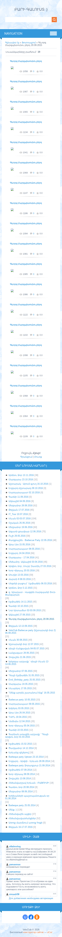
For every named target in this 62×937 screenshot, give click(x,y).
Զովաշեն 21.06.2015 (20, 657)
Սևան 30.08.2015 (18, 640)
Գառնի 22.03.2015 (18, 730)
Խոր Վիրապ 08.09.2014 (22, 774)
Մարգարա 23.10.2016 (21, 479)
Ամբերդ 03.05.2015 (19, 708)
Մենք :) (13, 809)
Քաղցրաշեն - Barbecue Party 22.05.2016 (30, 540)
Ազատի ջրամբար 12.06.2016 (25, 531)
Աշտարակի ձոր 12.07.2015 (24, 644)
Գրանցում (26, 457)
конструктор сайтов (33, 932)
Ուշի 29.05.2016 (17, 536)
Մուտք (38, 457)
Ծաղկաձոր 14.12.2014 (21, 748)
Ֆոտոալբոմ (29, 42)
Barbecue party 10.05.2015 (22, 699)
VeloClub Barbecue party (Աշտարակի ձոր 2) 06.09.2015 (30, 631)
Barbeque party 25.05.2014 (22, 805)
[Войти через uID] (25, 917)
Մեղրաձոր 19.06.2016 (21, 527)
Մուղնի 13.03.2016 (19, 575)
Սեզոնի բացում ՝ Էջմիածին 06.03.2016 (30, 583)
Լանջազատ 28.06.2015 (21, 653)
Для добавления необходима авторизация (31, 898)
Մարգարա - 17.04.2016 (21, 557)
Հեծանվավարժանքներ (22, 818)
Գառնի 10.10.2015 (18, 606)
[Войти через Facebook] (31, 917)
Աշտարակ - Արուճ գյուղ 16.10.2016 (28, 484)
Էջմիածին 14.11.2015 (20, 601)
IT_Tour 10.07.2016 (18, 514)
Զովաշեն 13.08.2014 (20, 778)
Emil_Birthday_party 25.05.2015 (24, 679)
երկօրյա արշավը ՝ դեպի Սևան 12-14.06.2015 (27, 662)
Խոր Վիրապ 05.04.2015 (22, 725)
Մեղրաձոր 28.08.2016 (21, 505)
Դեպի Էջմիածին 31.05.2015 (24, 675)
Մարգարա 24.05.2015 (21, 684)
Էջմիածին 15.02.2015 (20, 744)
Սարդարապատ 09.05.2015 (24, 704)
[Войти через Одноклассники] (36, 917)
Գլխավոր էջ (12, 42)
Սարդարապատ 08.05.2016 (24, 549)
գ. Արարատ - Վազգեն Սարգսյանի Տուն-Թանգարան (30, 593)
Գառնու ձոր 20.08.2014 (21, 787)
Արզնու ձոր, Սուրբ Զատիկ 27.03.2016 (30, 566)
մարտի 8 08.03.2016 (20, 579)
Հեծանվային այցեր (20, 814)
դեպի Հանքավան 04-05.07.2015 (26, 648)
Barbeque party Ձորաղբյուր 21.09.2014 (29, 765)
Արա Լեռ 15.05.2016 (19, 544)
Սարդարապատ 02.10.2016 (24, 492)
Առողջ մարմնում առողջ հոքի (25, 822)
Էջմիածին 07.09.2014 (20, 770)
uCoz (49, 932)
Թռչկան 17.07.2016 (19, 510)
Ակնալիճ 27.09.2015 (19, 614)
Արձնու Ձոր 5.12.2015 (21, 588)
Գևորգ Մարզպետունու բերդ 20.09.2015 (31, 619)
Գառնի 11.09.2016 (18, 497)
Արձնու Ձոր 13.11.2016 (21, 475)
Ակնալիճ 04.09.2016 (19, 501)
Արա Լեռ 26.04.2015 (19, 712)
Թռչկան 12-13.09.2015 (21, 626)
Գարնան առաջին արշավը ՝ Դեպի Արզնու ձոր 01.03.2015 (26, 735)
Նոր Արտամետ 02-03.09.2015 (25, 610)
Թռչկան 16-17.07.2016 (21, 827)
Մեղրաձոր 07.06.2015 (21, 671)
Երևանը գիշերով (19, 752)
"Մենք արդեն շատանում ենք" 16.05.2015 (32, 692)
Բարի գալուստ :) (31, 9)
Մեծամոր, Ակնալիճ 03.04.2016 (26, 562)
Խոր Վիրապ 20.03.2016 (22, 570)
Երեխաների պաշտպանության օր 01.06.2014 (27, 797)
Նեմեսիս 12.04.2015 (19, 721)
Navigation (13, 33)
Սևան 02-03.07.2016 (20, 518)
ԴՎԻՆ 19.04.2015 (18, 717)
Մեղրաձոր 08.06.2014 (21, 791)
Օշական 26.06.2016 (19, 523)
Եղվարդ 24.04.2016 (19, 553)
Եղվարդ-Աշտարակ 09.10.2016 (26, 488)
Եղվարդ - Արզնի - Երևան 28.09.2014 (29, 761)
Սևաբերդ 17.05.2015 (20, 688)
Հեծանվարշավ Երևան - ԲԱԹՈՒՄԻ (29, 783)
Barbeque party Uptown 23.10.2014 (26, 757)
